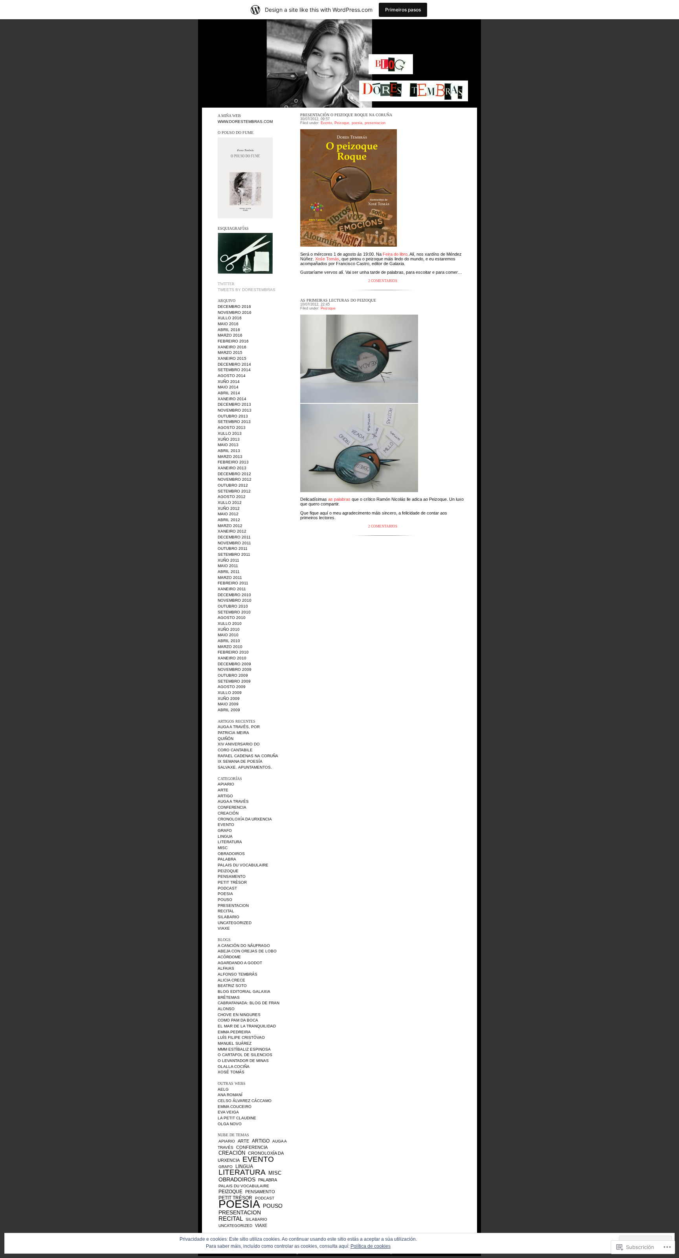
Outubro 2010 (233, 606)
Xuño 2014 (229, 381)
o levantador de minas (243, 1060)
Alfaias (226, 968)
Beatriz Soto (232, 985)
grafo (225, 830)
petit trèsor (232, 882)
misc (223, 848)
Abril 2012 (229, 520)
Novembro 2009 (234, 669)
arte (223, 790)
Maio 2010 (228, 635)
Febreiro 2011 (233, 583)
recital (226, 911)
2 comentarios (382, 281)
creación (228, 813)
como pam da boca (238, 1020)
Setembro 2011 (234, 554)
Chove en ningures (239, 1015)
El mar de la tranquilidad (247, 1026)
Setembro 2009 (234, 681)
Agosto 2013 (232, 427)
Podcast (227, 888)
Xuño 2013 (229, 439)
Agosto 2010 (232, 617)
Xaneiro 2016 (232, 347)
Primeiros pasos (403, 10)
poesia (225, 894)
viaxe (224, 928)
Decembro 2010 (234, 595)
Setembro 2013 (234, 421)
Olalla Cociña (234, 1066)
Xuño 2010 (229, 629)
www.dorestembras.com (245, 121)
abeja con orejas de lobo (247, 951)
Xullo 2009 (230, 692)
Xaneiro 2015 (232, 358)
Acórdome (229, 957)
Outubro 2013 (233, 416)
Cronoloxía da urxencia (245, 819)
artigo (225, 796)
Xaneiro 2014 (232, 399)
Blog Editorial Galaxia (244, 991)
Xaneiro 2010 (232, 658)
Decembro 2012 (234, 474)
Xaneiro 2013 (232, 468)
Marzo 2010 (230, 647)
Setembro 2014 (234, 370)
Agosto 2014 (232, 376)
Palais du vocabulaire (243, 865)
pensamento (232, 876)
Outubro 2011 (233, 548)
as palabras (339, 499)
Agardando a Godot (240, 963)
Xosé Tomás (231, 1072)
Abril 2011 (229, 571)
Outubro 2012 (233, 485)
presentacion (233, 905)
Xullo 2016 (230, 318)
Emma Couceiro (234, 1106)
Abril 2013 (229, 451)
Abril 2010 (229, 641)
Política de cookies (371, 1246)
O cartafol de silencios (245, 1055)
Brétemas (229, 997)
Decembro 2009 (234, 664)
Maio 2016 (228, 324)
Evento (226, 824)
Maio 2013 (228, 445)
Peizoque (228, 871)
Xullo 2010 (230, 623)
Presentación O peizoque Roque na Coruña (346, 115)
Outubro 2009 (233, 675)
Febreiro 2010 (233, 652)
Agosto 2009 (232, 687)
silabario (228, 917)
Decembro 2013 (234, 404)
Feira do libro (395, 254)
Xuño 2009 (229, 698)
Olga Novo (230, 1124)
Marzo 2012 (230, 526)
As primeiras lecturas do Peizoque (338, 300)
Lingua (225, 836)
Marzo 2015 (230, 352)
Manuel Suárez (234, 1043)
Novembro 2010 (234, 600)
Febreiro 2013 (233, 462)
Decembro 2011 (234, 537)
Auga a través (233, 801)
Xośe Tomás (327, 258)
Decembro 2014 (234, 364)
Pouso (225, 899)
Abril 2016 (229, 330)
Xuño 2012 (229, 508)
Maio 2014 (228, 387)
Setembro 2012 (234, 491)
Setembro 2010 (234, 612)
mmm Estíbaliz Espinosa (244, 1049)
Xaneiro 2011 (232, 589)
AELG (223, 1089)
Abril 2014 (229, 393)
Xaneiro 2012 (232, 531)
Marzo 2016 (230, 335)
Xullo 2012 (230, 502)
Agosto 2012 (232, 496)
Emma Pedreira (234, 1032)
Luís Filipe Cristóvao (241, 1037)
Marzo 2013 (230, 456)
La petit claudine (237, 1118)
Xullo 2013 (230, 433)
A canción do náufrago (244, 945)
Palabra (227, 859)
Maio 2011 (228, 566)
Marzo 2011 (230, 577)
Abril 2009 (229, 710)
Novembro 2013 (234, 410)
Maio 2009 (228, 704)
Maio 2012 (228, 514)
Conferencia (232, 807)
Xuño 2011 (228, 560)
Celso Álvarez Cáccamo (245, 1101)
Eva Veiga (228, 1112)
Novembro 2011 (234, 543)
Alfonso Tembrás (237, 974)
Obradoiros (231, 853)
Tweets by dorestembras (246, 289)
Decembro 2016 (234, 306)
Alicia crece (231, 980)
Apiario (226, 784)
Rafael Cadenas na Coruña (248, 756)
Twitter (226, 284)
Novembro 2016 (234, 312)
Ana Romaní (230, 1095)
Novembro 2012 (234, 479)
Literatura (230, 842)
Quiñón (225, 738)
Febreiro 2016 (233, 341)
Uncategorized (234, 923)
